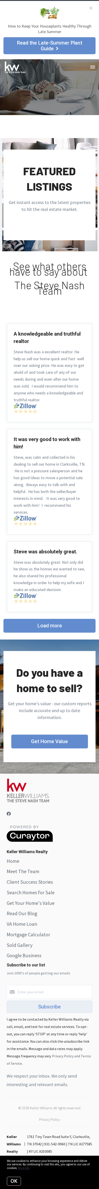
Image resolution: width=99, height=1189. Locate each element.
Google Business (24, 955)
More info (24, 1168)
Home (13, 861)
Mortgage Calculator (28, 934)
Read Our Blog (22, 913)
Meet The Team (23, 871)
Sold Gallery (19, 945)
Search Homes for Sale (31, 892)
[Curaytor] (30, 840)
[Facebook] (9, 813)
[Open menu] (92, 67)
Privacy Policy (49, 1119)
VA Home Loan (22, 924)
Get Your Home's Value (31, 903)
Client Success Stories (30, 882)
